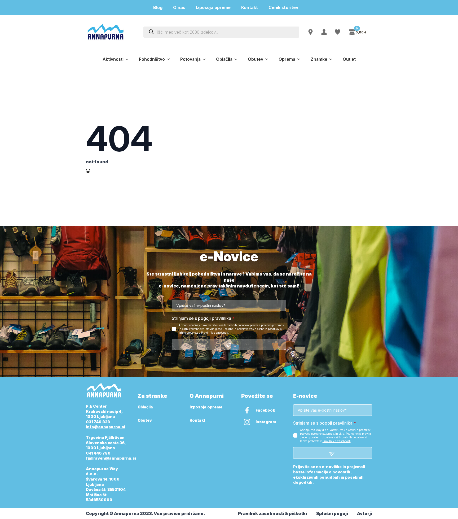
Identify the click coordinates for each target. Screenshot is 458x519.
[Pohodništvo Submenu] (170, 59)
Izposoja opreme (213, 7)
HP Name (92, 256)
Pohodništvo (152, 59)
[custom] (247, 410)
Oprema (287, 59)
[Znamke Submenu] (332, 59)
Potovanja (190, 59)
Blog (157, 7)
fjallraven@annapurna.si (111, 458)
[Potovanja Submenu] (206, 59)
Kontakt (249, 7)
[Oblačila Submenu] (237, 59)
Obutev (255, 59)
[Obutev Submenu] (268, 59)
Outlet (349, 59)
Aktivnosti (113, 59)
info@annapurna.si (105, 427)
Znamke (319, 59)
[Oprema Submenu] (300, 59)
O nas (179, 7)
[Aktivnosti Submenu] (129, 59)
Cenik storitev (286, 7)
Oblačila (224, 59)
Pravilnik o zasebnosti (215, 332)
